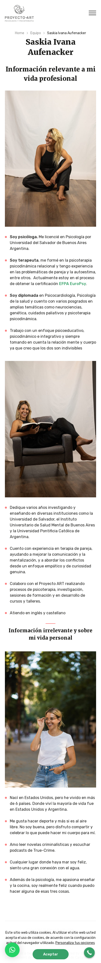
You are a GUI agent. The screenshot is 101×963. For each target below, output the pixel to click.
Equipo (35, 33)
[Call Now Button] (89, 952)
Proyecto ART (19, 13)
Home (19, 33)
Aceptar (50, 954)
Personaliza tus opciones (75, 943)
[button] (12, 950)
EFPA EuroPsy (72, 283)
